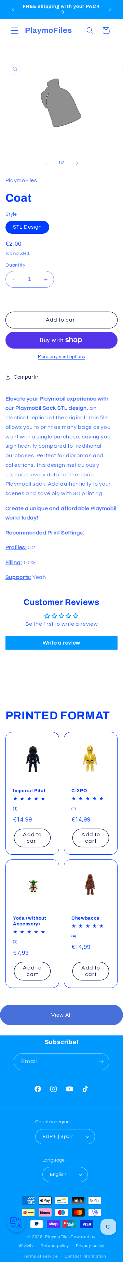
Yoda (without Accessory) (29, 920)
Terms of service (41, 1256)
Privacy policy (90, 1246)
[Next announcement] (110, 9)
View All (61, 1015)
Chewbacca (85, 918)
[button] (14, 30)
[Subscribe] (101, 1061)
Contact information (85, 1256)
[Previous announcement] (12, 9)
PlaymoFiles (57, 1237)
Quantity (15, 265)
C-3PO (79, 790)
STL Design (27, 227)
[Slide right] (76, 163)
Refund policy (55, 1246)
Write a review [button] (61, 643)
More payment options (61, 357)
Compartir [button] (26, 377)
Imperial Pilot (29, 790)
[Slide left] (46, 163)
